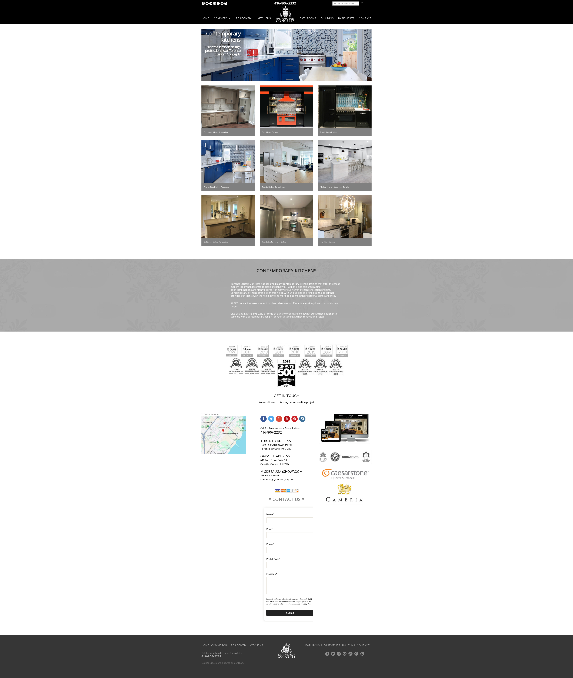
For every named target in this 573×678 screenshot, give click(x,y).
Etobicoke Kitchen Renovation (216, 242)
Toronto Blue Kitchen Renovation (217, 187)
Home (205, 18)
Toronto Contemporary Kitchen (274, 242)
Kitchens (264, 18)
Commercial (222, 18)
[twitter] (271, 419)
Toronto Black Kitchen (329, 132)
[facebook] (263, 419)
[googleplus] (279, 419)
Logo (285, 14)
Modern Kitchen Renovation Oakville (334, 187)
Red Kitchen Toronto (270, 132)
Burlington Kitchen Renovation (216, 132)
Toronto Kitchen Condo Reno (273, 187)
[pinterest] (294, 419)
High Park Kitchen (327, 242)
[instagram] (302, 419)
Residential (244, 18)
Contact (365, 18)
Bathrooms (308, 18)
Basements (346, 18)
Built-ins (327, 18)
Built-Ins (348, 645)
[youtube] (287, 419)
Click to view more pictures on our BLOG (222, 663)
